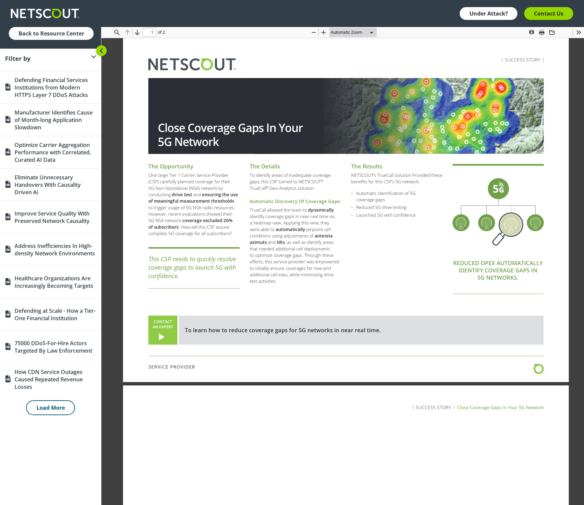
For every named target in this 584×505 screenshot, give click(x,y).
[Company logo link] (47, 13)
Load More (50, 407)
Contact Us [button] (548, 13)
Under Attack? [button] (488, 13)
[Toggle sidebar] (101, 50)
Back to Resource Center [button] (51, 33)
